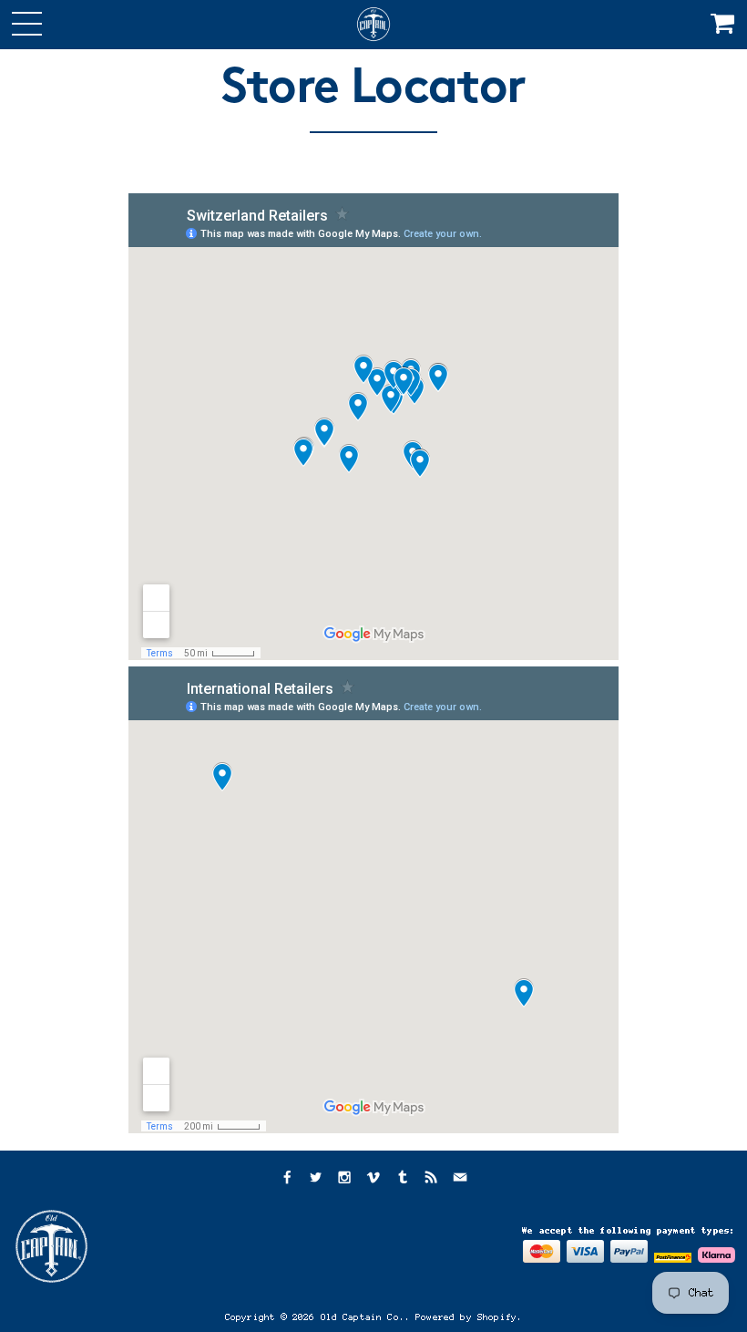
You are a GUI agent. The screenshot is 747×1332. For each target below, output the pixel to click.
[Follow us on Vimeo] (373, 1179)
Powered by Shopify (466, 1317)
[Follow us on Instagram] (344, 1179)
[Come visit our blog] (403, 1179)
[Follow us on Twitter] (315, 1179)
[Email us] (460, 1179)
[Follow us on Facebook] (286, 1179)
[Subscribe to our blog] (431, 1179)
